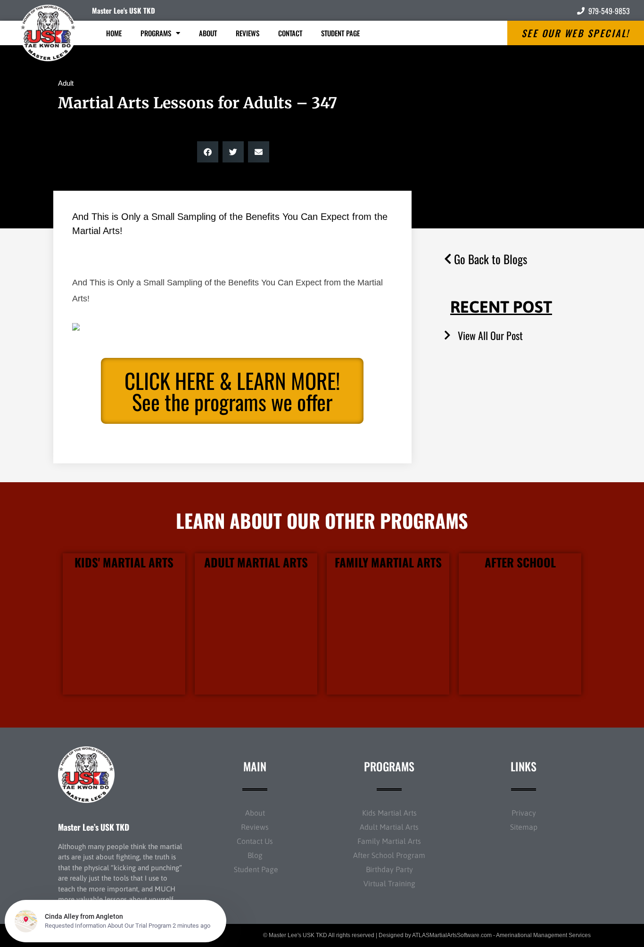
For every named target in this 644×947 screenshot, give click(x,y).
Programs (155, 33)
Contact (290, 33)
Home (114, 33)
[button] (207, 151)
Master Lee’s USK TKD (93, 827)
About (208, 33)
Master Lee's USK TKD (123, 10)
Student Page (340, 33)
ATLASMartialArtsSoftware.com (452, 935)
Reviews (247, 33)
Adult (66, 83)
